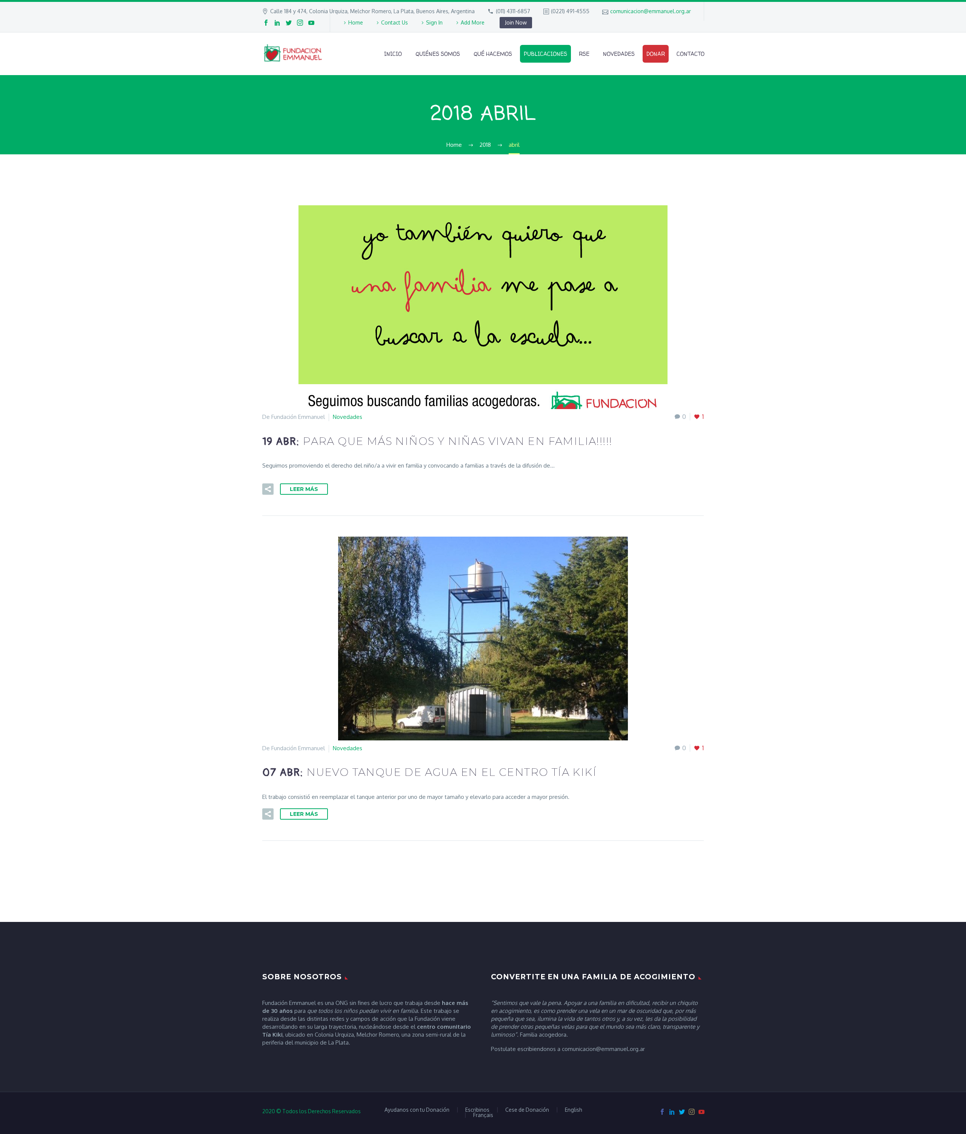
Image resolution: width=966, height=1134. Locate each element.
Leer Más (304, 489)
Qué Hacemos (493, 53)
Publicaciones (545, 53)
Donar (655, 53)
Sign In (434, 22)
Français (483, 1115)
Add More (473, 22)
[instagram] (300, 23)
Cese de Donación (527, 1109)
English (573, 1109)
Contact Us (394, 22)
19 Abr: (437, 441)
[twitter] (288, 23)
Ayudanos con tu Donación (417, 1109)
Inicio (393, 53)
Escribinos (477, 1109)
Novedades (619, 53)
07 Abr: (429, 772)
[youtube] (311, 23)
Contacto (691, 53)
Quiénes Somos (437, 53)
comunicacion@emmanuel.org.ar (650, 11)
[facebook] (266, 23)
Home (355, 22)
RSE (584, 53)
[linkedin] (277, 23)
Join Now (516, 22)
